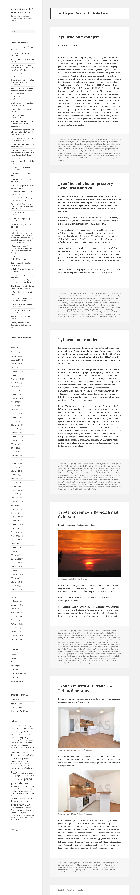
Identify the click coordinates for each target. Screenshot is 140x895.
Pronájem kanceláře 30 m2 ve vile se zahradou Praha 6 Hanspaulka (22, 123)
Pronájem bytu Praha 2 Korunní (69, 480)
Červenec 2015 (16, 639)
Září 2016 (14, 609)
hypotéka (14, 658)
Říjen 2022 (15, 475)
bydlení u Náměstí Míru (109, 296)
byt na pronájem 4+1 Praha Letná (95, 298)
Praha (14, 755)
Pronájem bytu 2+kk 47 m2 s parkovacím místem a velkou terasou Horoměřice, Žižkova (23, 152)
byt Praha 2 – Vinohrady (71, 146)
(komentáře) (17, 707)
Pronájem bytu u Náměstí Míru (107, 484)
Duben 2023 (15, 467)
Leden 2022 (15, 498)
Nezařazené (15, 662)
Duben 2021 (15, 521)
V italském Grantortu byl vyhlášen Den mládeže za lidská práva (22, 161)
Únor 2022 (15, 494)
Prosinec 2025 (16, 375)
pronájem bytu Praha (100, 158)
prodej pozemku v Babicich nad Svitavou (88, 514)
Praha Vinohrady (18, 773)
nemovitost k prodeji (25, 750)
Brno (98, 139)
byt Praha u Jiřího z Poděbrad (103, 146)
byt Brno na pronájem (79, 36)
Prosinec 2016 (16, 605)
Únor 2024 (15, 429)
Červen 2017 (15, 590)
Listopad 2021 (16, 502)
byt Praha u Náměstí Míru (109, 303)
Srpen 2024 (15, 410)
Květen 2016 (15, 624)
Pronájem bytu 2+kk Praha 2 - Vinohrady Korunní (101, 310)
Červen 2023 (15, 459)
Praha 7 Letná (77, 153)
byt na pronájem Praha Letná (96, 300)
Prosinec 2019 (16, 547)
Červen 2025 (15, 391)
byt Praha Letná (86, 146)
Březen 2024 (15, 425)
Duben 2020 (15, 536)
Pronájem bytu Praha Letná (73, 654)
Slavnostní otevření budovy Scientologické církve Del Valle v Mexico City (22, 206)
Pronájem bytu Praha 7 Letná (92, 480)
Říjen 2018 (15, 578)
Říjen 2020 (15, 528)
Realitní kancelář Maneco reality (22, 11)
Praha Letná (105, 155)
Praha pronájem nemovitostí (24, 770)
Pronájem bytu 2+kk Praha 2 (73, 310)
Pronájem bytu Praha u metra (73, 482)
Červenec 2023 (16, 456)
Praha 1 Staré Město (23, 755)
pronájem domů (17, 681)
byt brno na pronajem (79, 339)
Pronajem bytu (17, 779)
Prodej (27, 773)
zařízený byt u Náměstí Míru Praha (83, 489)
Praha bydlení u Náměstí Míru (89, 155)
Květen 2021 (15, 517)
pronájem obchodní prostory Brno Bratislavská (85, 185)
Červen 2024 (15, 413)
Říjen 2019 (15, 555)
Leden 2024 (15, 433)
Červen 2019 (15, 563)
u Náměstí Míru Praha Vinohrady (78, 663)
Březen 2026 (15, 364)
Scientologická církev (23, 813)
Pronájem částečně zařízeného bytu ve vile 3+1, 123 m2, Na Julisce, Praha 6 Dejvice (22, 67)
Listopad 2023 (16, 440)
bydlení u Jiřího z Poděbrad (20, 726)
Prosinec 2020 (16, 524)
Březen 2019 (15, 567)
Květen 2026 (15, 356)
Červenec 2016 (16, 616)
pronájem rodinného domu (21, 685)
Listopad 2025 (16, 379)
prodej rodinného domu (19, 673)
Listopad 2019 (16, 551)
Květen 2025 (15, 394)
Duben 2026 (15, 360)
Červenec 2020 (16, 532)
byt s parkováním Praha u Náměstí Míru (89, 149)
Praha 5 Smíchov (20, 761)
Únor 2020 (15, 544)
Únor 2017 (15, 597)
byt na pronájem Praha (71, 144)
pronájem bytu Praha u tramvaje (23, 798)
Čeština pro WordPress (19, 711)
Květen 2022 (15, 486)
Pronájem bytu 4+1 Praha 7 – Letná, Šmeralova (85, 688)
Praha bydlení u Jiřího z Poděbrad (81, 307)
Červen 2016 (15, 620)
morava (111, 151)
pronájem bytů (16, 677)
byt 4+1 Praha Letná (77, 142)
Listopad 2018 (16, 574)
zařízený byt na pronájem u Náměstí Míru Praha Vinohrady (89, 315)
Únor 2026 (15, 368)
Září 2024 (14, 406)
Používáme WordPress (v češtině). (70, 890)
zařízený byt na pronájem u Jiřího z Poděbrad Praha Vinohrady (88, 314)
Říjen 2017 (15, 586)
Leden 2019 (15, 570)
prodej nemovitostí (26, 775)
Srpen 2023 (15, 452)
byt (21, 728)
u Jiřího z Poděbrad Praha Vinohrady (88, 312)
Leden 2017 (15, 601)
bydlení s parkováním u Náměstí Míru (102, 633)
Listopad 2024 (16, 398)
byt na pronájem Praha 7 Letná (91, 144)
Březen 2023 (15, 471)
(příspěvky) (16, 703)
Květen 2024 (15, 417)
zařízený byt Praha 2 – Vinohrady (104, 316)
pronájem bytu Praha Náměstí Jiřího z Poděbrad (22, 791)
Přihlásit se (15, 700)
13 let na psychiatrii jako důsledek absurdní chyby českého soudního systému (22, 90)
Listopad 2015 (16, 636)
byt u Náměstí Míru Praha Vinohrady (94, 151)
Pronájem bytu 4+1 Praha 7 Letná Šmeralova (88, 869)
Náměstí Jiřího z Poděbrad (19, 752)
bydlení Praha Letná (107, 139)
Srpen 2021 (15, 509)
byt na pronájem (91, 142)
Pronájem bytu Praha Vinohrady (78, 656)
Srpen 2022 (15, 479)
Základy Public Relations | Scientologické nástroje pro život (21, 325)
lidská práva (20, 747)
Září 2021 (14, 505)
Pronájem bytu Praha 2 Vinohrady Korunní (87, 651)
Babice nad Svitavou (65, 633)
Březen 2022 (15, 490)
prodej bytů (15, 666)
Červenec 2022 (16, 482)
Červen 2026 (15, 352)
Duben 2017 (15, 593)
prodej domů (15, 669)
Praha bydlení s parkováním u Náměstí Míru (99, 153)
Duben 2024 (15, 421)
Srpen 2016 (15, 613)
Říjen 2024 (15, 402)
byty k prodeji (23, 745)
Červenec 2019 (16, 559)
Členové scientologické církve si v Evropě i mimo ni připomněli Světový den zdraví (22, 132)
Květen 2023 (15, 463)
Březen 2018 (15, 582)
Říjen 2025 (15, 383)
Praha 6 (23, 763)
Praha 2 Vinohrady (64, 153)
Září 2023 (14, 448)
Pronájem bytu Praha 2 (20, 786)
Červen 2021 (15, 513)
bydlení (14, 654)
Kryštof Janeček (75, 139)
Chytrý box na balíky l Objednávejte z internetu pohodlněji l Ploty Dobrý (22, 82)
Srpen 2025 (15, 387)
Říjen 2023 (15, 444)
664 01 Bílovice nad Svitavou (106, 631)
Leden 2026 (15, 371)
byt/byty (27, 728)
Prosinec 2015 (16, 632)
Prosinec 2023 (16, 436)
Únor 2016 (15, 628)
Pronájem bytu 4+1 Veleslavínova (80, 158)
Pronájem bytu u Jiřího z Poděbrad (21, 807)
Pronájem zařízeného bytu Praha (70, 487)
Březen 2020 (15, 540)
